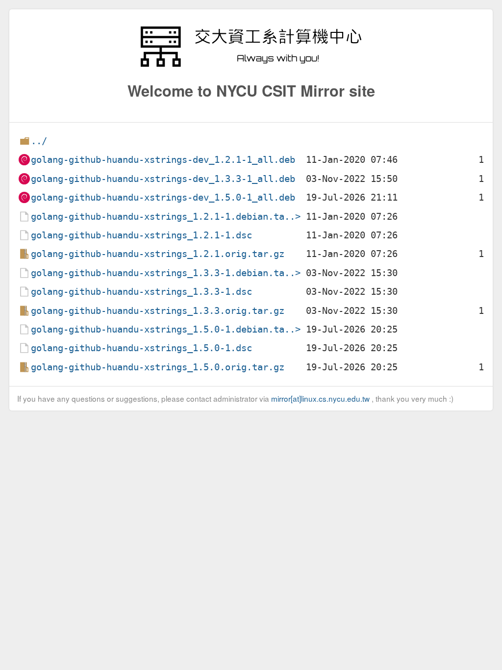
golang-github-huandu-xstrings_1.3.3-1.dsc (141, 291)
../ (39, 141)
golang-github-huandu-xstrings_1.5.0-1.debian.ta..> (166, 329)
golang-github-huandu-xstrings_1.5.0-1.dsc (141, 348)
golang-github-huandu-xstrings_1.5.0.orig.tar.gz (157, 367)
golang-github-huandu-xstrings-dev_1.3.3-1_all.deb (163, 178)
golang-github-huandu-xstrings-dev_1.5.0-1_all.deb (163, 197)
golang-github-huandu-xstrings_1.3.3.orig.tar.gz (157, 310)
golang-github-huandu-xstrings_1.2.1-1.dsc (141, 235)
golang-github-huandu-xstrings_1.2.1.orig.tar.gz (157, 253)
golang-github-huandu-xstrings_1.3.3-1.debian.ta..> (166, 273)
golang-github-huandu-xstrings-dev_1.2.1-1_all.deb (163, 159)
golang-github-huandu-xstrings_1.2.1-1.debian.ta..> (166, 216)
